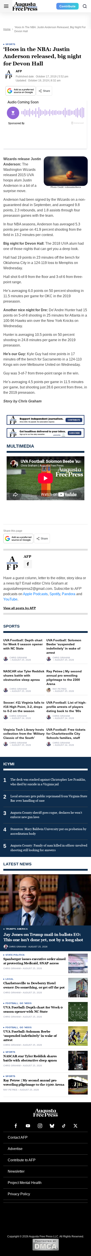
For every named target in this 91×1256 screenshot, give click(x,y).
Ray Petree (60, 689)
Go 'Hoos (26, 1003)
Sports (10, 44)
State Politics (15, 955)
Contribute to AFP (22, 1160)
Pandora (68, 594)
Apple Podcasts (35, 594)
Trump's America (17, 929)
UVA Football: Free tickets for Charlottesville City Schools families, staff (65, 734)
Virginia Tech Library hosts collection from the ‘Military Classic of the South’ (24, 734)
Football (12, 1003)
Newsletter (16, 1171)
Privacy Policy (19, 1194)
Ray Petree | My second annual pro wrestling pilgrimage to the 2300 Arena (33, 1082)
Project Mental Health (25, 1183)
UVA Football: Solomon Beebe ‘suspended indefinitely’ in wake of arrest (30, 1036)
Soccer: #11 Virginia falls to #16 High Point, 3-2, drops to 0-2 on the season (23, 707)
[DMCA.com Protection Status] (45, 1244)
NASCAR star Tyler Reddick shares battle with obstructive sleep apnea (23, 675)
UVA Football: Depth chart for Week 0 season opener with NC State (23, 644)
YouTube (10, 599)
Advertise (15, 1149)
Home (7, 29)
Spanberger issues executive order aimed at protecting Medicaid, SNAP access (34, 961)
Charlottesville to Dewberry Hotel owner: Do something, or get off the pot (34, 985)
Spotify (54, 594)
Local (9, 979)
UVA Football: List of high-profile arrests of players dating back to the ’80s (66, 707)
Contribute (67, 6)
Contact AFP (18, 1137)
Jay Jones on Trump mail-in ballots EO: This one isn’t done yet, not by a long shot (43, 937)
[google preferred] (21, 91)
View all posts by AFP (19, 608)
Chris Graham (18, 658)
